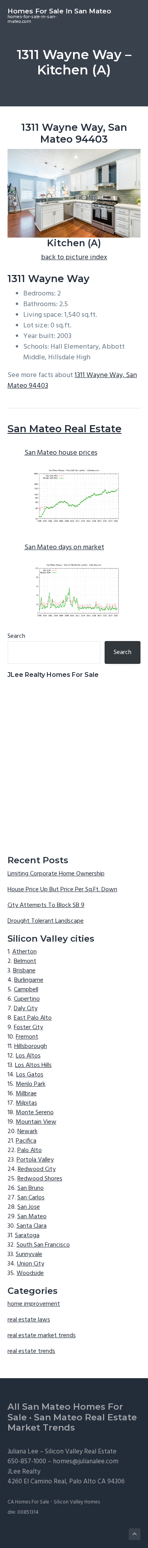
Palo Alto (29, 1150)
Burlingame (28, 980)
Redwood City (37, 1169)
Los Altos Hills (33, 1065)
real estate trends (31, 1351)
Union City (30, 1264)
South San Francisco (43, 1245)
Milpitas (26, 1103)
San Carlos (31, 1198)
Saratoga (27, 1235)
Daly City (25, 1009)
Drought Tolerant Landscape (45, 921)
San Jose (28, 1207)
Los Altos (28, 1056)
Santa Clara (32, 1226)
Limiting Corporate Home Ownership (56, 874)
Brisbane (24, 971)
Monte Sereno (35, 1113)
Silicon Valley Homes (77, 1502)
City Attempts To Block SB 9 (45, 905)
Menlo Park (30, 1084)
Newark (27, 1131)
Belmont (25, 961)
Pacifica (26, 1141)
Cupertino (27, 999)
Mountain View (36, 1122)
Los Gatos (29, 1075)
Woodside (30, 1273)
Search (16, 636)
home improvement (33, 1304)
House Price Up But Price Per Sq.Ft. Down (62, 890)
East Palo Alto (33, 1018)
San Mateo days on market (64, 547)
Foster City (28, 1027)
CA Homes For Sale (28, 1502)
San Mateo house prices (60, 453)
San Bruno (30, 1188)
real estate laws (28, 1320)
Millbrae (26, 1094)
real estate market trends (41, 1336)
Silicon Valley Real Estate (80, 1451)
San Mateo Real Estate (64, 429)
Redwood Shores (39, 1179)
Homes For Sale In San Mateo (59, 11)
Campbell (26, 990)
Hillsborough (30, 1046)
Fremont (27, 1037)
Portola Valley (35, 1160)
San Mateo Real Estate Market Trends (72, 1422)
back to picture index (74, 257)
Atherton (24, 952)
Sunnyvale (29, 1254)
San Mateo (32, 1217)
